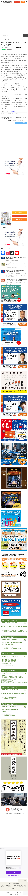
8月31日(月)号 (6, 227)
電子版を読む (20, 219)
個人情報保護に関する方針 (20, 886)
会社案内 (3, 885)
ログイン (22, 1)
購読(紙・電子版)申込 (21, 885)
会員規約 (13, 888)
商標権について (11, 886)
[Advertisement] (14, 15)
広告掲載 (14, 885)
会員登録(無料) (20, 212)
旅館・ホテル (7, 39)
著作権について (4, 886)
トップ (2, 39)
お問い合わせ (9, 885)
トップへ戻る (23, 880)
